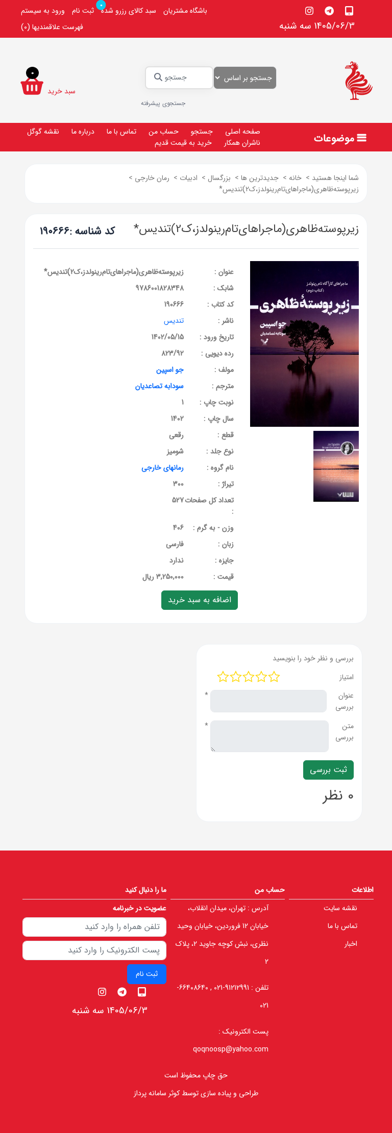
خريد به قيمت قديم (183, 142)
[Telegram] (329, 10)
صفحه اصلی (242, 131)
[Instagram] (309, 10)
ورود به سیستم (43, 10)
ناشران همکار (242, 142)
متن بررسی (344, 731)
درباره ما (82, 131)
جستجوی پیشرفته (163, 103)
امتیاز (346, 677)
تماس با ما (121, 131)
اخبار (351, 943)
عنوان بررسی (344, 701)
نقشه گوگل (43, 131)
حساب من (164, 131)
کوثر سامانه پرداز (157, 1093)
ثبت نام (83, 10)
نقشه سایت (340, 908)
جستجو (202, 131)
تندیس (174, 320)
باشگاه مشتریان (185, 10)
